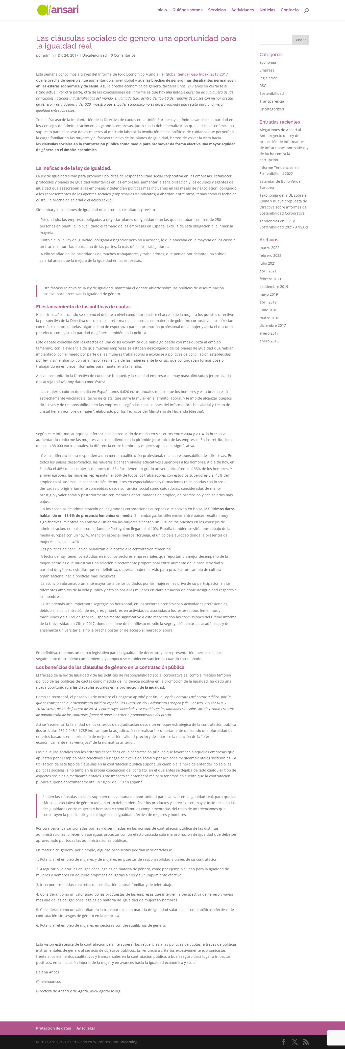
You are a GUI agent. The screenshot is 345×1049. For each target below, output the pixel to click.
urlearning (128, 1041)
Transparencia (272, 101)
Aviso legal (86, 1028)
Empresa (267, 70)
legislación (269, 78)
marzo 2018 (269, 317)
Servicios (217, 10)
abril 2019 (268, 302)
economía (268, 62)
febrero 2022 (270, 255)
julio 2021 (268, 263)
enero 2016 (269, 341)
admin (48, 55)
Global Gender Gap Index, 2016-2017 (197, 74)
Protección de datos (53, 1028)
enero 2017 (269, 333)
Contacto (290, 10)
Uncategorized (94, 55)
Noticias (267, 10)
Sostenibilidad (272, 93)
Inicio (162, 10)
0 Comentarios (123, 55)
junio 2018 (268, 310)
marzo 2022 (269, 247)
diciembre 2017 (273, 325)
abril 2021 (268, 271)
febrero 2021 (270, 278)
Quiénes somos (188, 10)
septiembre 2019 (274, 286)
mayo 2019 (269, 294)
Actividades (242, 10)
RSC (263, 85)
